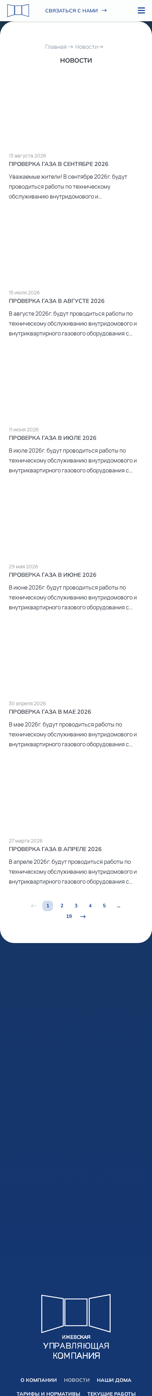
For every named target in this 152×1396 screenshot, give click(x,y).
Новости (86, 47)
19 (69, 916)
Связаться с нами (71, 10)
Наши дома (114, 1380)
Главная (56, 47)
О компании (39, 1380)
